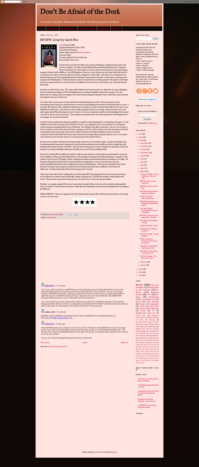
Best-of (146, 333)
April (142, 168)
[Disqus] (84, 251)
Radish (145, 344)
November (144, 146)
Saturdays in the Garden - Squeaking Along (149, 247)
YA (153, 311)
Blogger (114, 452)
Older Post (124, 342)
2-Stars (142, 306)
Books (54, 217)
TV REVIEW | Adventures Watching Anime (147, 406)
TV (149, 294)
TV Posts (116, 29)
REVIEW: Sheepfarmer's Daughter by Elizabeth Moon (149, 203)
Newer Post (45, 342)
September (144, 152)
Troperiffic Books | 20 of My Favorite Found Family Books (148, 393)
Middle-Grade (140, 329)
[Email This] (69, 214)
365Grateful (151, 313)
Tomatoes (155, 338)
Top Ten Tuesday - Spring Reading (149, 235)
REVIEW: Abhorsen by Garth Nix (148, 182)
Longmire (149, 322)
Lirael (61, 45)
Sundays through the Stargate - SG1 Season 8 (146, 400)
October (143, 149)
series (137, 347)
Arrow (155, 347)
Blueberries (139, 349)
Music (151, 335)
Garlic (154, 351)
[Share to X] (73, 214)
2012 (140, 275)
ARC (151, 317)
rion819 (98, 452)
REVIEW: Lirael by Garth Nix (149, 187)
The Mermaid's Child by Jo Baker (148, 230)
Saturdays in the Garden (147, 288)
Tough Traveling (152, 302)
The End (140, 362)
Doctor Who (141, 315)
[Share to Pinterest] (77, 214)
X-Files (143, 311)
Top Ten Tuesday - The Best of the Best (148, 257)
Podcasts (148, 360)
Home (41, 29)
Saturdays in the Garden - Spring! (149, 221)
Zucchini (153, 344)
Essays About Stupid (142, 351)
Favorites (139, 322)
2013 (140, 272)
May (142, 165)
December (144, 143)
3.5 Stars (143, 299)
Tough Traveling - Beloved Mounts (147, 197)
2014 (140, 269)
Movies (138, 302)
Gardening (154, 297)
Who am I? (52, 29)
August (143, 156)
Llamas (144, 342)
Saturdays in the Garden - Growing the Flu (149, 252)
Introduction (142, 356)
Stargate (139, 313)
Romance (146, 338)
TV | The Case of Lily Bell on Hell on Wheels (148, 380)
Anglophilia (154, 304)
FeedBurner (152, 123)
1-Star (143, 347)
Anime (149, 347)
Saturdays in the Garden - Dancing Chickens (149, 192)
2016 (140, 137)
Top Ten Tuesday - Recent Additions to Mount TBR (149, 176)
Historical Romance (153, 354)
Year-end (146, 326)
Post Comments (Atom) (58, 346)
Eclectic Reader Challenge (149, 308)
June (142, 162)
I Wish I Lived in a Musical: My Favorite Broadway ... (148, 241)
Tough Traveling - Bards (148, 225)
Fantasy (142, 304)
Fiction (154, 326)
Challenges (104, 29)
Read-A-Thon (154, 306)
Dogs (154, 333)
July (142, 159)
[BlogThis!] (71, 214)
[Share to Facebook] (75, 214)
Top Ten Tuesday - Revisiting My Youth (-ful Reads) (149, 210)
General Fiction (141, 335)
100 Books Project (87, 29)
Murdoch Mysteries (147, 358)
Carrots (140, 340)
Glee (152, 324)
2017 (140, 134)
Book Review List (68, 29)
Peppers (138, 344)
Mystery (152, 320)
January (143, 265)
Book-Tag (147, 349)
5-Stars (152, 299)
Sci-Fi (145, 317)
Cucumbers (149, 340)
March (142, 171)
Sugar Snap (149, 331)
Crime (155, 349)
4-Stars (48, 217)
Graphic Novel (140, 354)
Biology (145, 324)
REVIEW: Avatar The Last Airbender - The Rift (149, 216)
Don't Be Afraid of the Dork (80, 11)
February (144, 262)
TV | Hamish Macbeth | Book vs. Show (148, 386)
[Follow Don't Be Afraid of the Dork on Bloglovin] (147, 100)
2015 (140, 140)
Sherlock (156, 360)
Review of (83, 52)
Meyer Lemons (152, 342)
